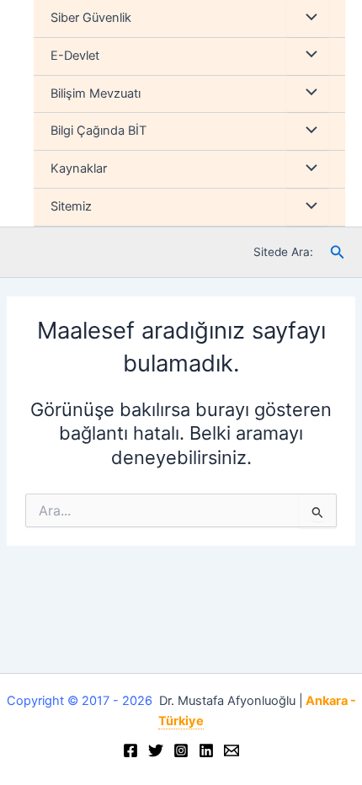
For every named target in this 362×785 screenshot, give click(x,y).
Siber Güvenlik (91, 17)
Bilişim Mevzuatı (96, 93)
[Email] (231, 750)
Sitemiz (71, 206)
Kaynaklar (79, 168)
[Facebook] (130, 750)
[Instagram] (181, 750)
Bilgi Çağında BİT (98, 130)
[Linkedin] (206, 750)
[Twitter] (155, 750)
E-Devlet (75, 55)
